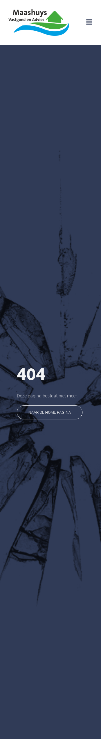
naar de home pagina (49, 412)
